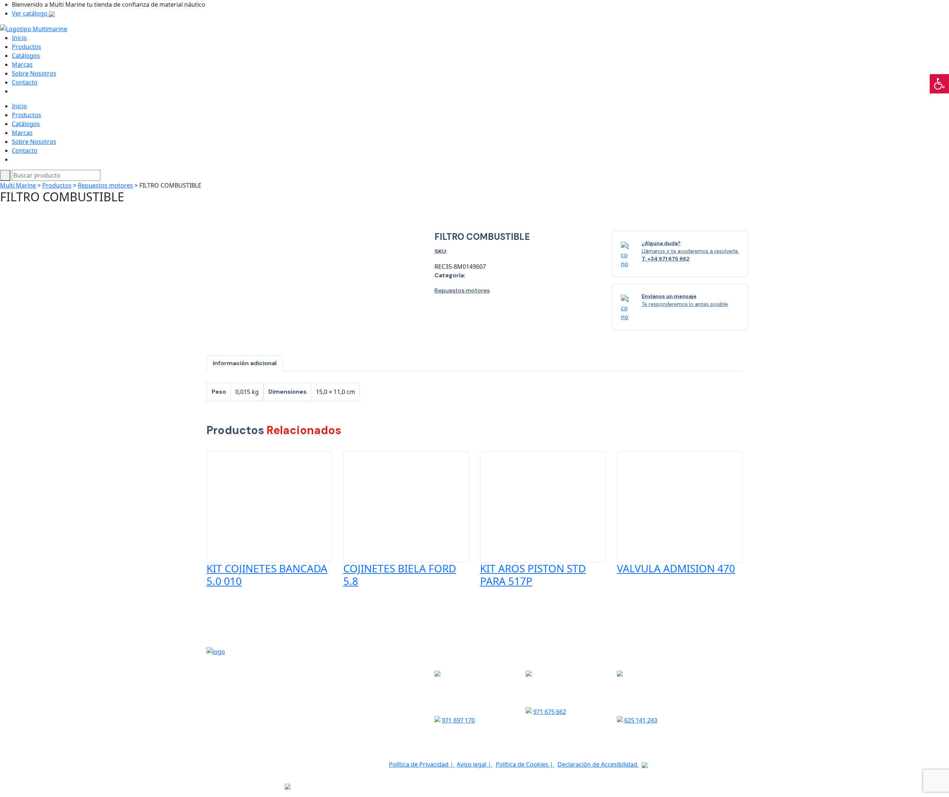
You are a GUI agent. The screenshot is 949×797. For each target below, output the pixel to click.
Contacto (24, 82)
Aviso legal (472, 764)
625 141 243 (640, 720)
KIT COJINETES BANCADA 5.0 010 (266, 574)
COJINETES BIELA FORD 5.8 (399, 574)
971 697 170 (458, 720)
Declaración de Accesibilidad (598, 764)
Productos (26, 47)
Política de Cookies (523, 764)
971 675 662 (549, 712)
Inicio (19, 38)
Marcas (22, 64)
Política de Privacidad (419, 764)
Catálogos (26, 56)
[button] (939, 83)
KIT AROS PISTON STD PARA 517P (533, 574)
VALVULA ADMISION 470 (676, 568)
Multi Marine (18, 185)
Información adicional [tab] (245, 363)
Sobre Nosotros (34, 73)
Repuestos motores (105, 185)
